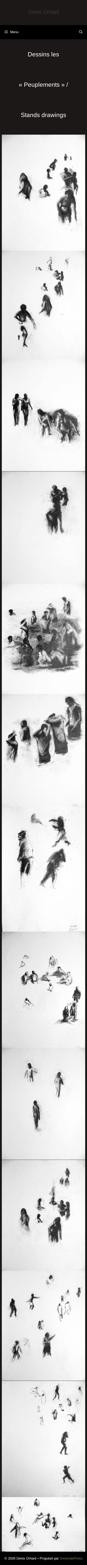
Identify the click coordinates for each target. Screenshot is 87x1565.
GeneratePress (71, 1558)
